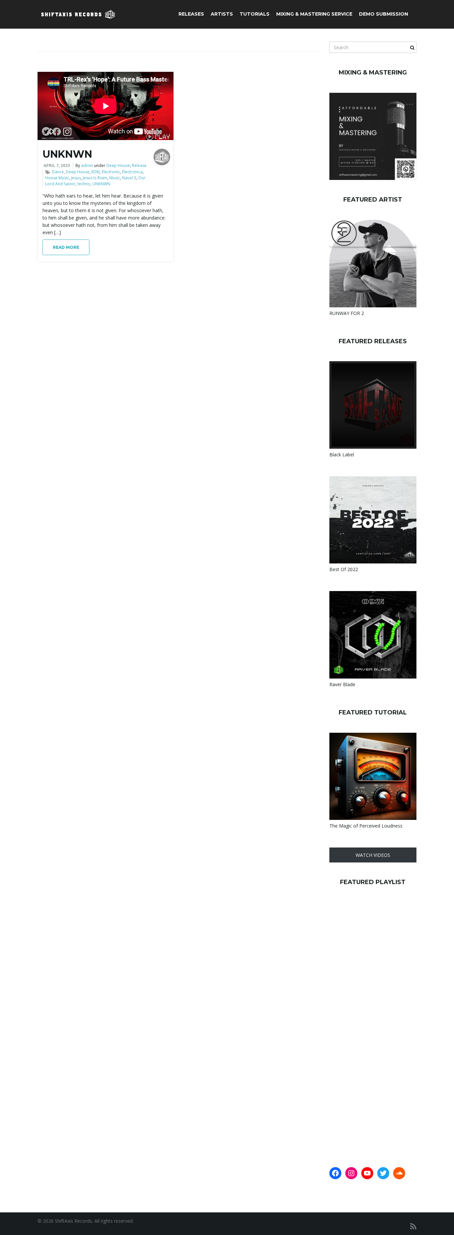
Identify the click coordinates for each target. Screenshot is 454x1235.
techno (83, 184)
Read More (66, 247)
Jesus (76, 178)
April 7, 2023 (57, 165)
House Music (57, 178)
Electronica (132, 172)
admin (87, 165)
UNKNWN (67, 154)
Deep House (118, 165)
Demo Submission (383, 14)
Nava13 (129, 178)
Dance (58, 172)
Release (139, 165)
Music (114, 178)
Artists (222, 14)
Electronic (111, 172)
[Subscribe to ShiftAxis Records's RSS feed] (413, 1226)
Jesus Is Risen (95, 178)
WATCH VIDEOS (373, 855)
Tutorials (255, 14)
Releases (191, 14)
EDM (95, 172)
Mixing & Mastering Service (314, 14)
